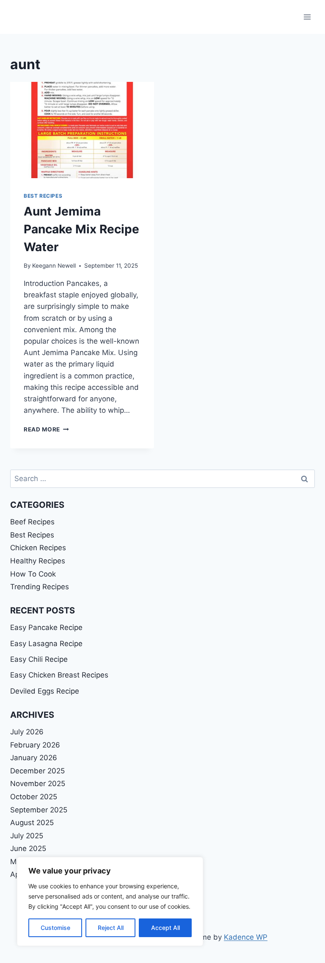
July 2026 (27, 732)
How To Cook (33, 574)
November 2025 (37, 783)
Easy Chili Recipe (39, 659)
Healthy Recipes (37, 561)
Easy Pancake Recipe (46, 627)
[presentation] (82, 130)
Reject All (111, 927)
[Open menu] (307, 16)
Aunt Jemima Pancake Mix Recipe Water (81, 229)
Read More (46, 429)
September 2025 (38, 810)
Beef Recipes (32, 522)
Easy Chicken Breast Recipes (59, 675)
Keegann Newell (54, 265)
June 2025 (28, 848)
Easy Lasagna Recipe (46, 643)
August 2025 (32, 822)
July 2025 (26, 835)
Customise (55, 927)
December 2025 (37, 771)
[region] (110, 901)
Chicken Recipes (38, 547)
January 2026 (33, 757)
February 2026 (35, 745)
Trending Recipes (39, 586)
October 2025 (33, 796)
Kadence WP (245, 937)
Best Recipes (43, 196)
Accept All (165, 927)
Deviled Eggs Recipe (44, 691)
